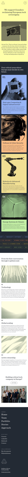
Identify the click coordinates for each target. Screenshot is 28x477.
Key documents (6, 451)
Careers (3, 436)
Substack (4, 441)
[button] (25, 2)
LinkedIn (4, 438)
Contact (3, 443)
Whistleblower (6, 453)
